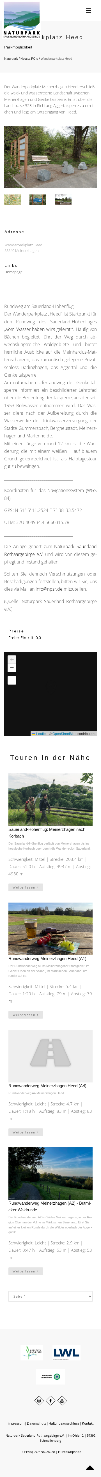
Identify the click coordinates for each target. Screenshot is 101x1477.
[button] (45, 681)
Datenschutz (36, 1423)
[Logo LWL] (66, 1352)
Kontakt (87, 1423)
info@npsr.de (49, 589)
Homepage (13, 271)
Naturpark (11, 58)
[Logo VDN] (50, 1376)
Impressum (16, 1423)
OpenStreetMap (64, 733)
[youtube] (62, 1400)
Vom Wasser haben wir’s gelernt (38, 329)
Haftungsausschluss (64, 1423)
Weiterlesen (25, 887)
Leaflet (41, 733)
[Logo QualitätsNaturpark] (32, 1352)
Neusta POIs (29, 58)
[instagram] (39, 1400)
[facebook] (50, 1400)
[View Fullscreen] (12, 680)
